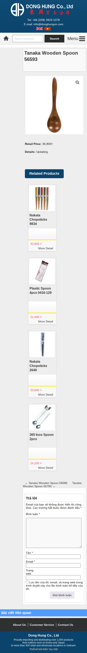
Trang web (29, 572)
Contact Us (65, 624)
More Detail (45, 248)
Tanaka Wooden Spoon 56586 (46, 483)
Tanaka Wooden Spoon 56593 (51, 56)
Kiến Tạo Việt (50, 649)
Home (6, 38)
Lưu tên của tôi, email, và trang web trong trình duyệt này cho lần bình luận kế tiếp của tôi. (54, 585)
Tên (29, 552)
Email (30, 561)
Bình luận (33, 514)
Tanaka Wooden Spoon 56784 (52, 484)
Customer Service (42, 624)
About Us (19, 624)
